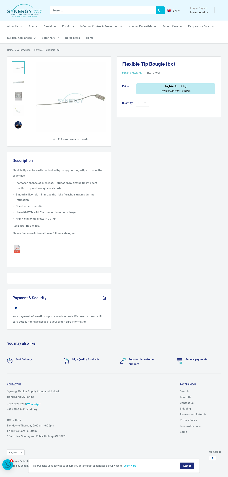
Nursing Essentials (140, 26)
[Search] (160, 10)
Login (183, 431)
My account (198, 12)
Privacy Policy (188, 420)
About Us (13, 26)
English (13, 452)
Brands (33, 26)
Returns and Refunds (193, 414)
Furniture (68, 26)
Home (90, 37)
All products (23, 49)
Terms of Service (190, 426)
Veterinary (48, 37)
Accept (187, 465)
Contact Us (187, 402)
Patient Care (170, 26)
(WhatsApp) (33, 404)
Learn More (130, 465)
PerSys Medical (132, 72)
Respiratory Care (199, 26)
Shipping (185, 408)
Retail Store (72, 37)
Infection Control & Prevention (99, 26)
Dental (48, 26)
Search (184, 391)
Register (169, 86)
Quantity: (128, 103)
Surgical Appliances (19, 37)
